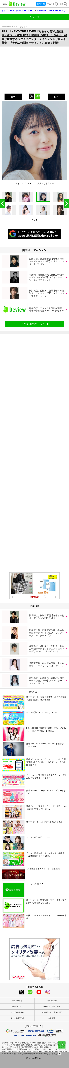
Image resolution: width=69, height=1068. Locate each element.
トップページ (8, 10)
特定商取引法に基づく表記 (52, 1012)
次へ (56, 96)
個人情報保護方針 (17, 1018)
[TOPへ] (61, 1045)
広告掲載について (17, 1006)
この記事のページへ (33, 323)
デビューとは (17, 1000)
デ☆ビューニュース (25, 10)
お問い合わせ (52, 1000)
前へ (13, 96)
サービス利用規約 (17, 1012)
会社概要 (51, 1018)
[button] (66, 203)
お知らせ (41, 4)
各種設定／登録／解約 (51, 1006)
